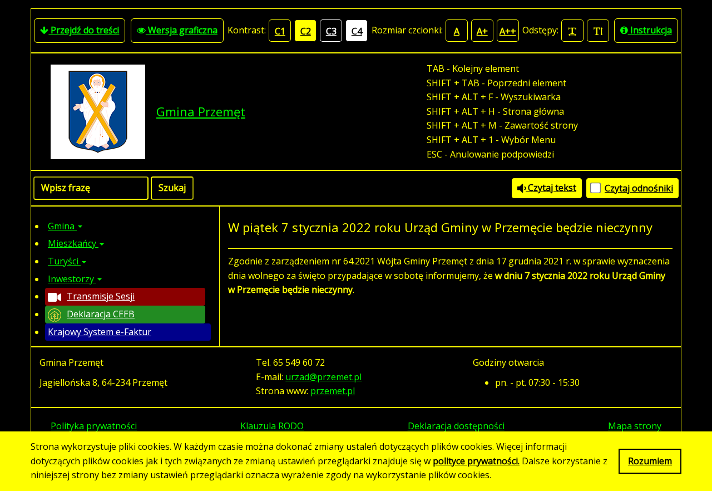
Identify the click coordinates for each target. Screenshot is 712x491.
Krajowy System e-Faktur (99, 332)
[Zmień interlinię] (598, 30)
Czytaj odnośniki (639, 188)
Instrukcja (650, 30)
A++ (508, 31)
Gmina (62, 226)
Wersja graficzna (181, 30)
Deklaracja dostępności (456, 426)
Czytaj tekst (551, 187)
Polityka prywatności (94, 426)
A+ (482, 31)
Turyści (64, 261)
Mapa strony (634, 426)
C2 (305, 31)
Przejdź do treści (83, 30)
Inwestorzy (72, 279)
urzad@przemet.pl (323, 377)
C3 (331, 31)
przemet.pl (332, 391)
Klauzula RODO (272, 426)
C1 (280, 31)
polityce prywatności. (476, 461)
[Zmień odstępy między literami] (572, 30)
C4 (357, 31)
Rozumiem (650, 461)
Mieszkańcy (73, 243)
